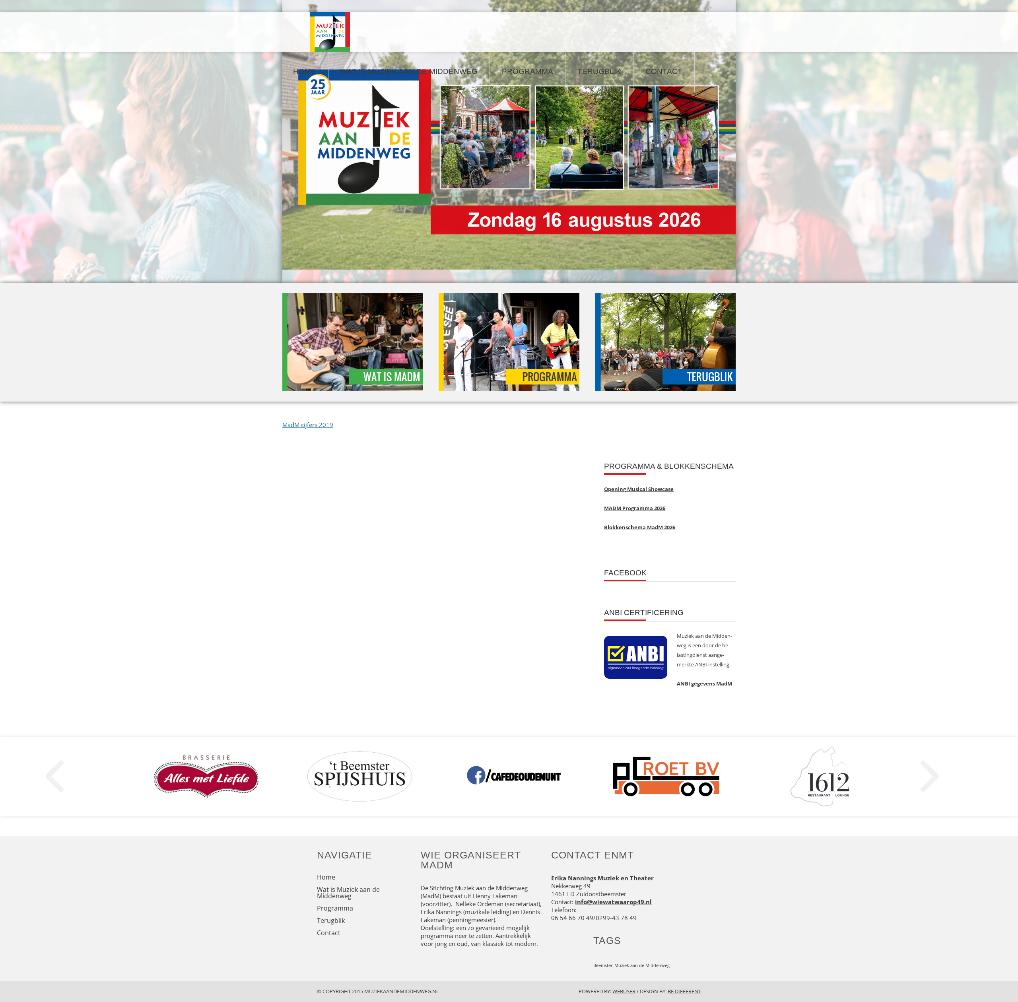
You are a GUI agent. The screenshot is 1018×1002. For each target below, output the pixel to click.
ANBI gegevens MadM (704, 683)
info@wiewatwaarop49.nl (613, 902)
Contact (663, 71)
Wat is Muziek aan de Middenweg (409, 71)
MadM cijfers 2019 (307, 425)
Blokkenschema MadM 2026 (639, 527)
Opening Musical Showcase (639, 489)
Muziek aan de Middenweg (642, 965)
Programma (527, 71)
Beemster (603, 965)
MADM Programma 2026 (634, 508)
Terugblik (599, 71)
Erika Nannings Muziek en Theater (602, 878)
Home (304, 71)
